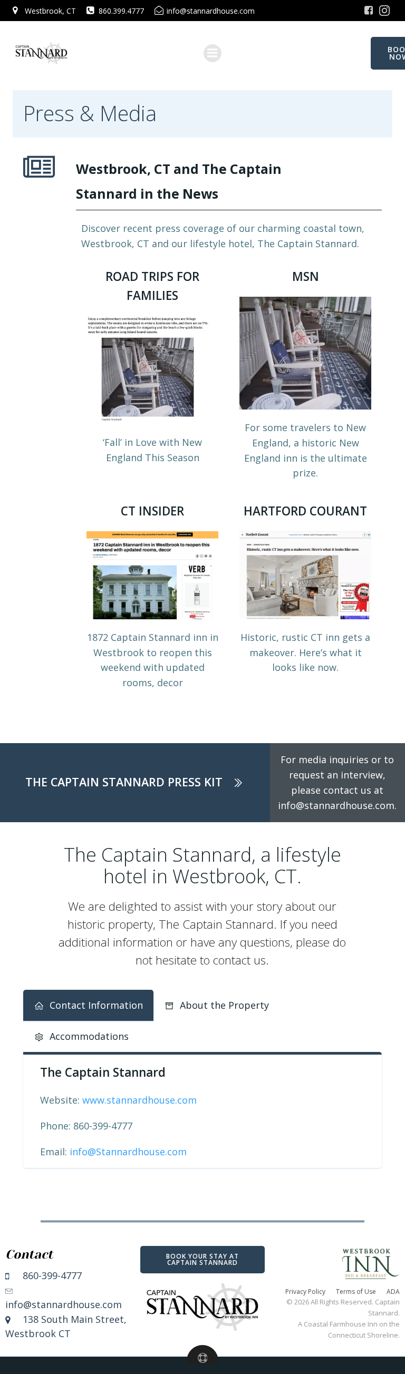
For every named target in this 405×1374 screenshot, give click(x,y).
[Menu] (212, 53)
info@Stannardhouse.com (128, 1151)
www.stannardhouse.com (139, 1100)
